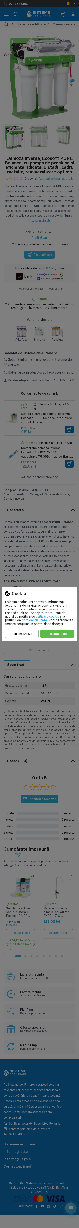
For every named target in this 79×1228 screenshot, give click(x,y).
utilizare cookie (47, 616)
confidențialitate (34, 620)
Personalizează (22, 633)
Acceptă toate (57, 633)
